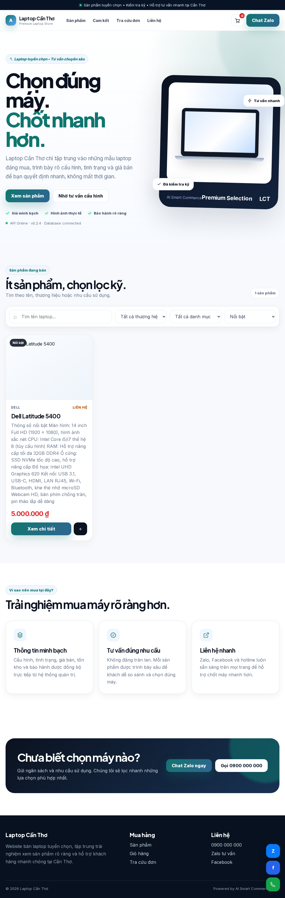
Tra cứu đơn (128, 20)
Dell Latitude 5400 (35, 416)
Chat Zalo (263, 20)
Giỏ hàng (139, 853)
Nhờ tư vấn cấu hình (80, 196)
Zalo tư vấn (223, 853)
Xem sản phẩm (27, 196)
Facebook (221, 862)
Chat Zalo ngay (189, 765)
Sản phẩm (75, 20)
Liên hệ (154, 20)
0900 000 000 (226, 845)
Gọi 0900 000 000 (241, 765)
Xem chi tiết (41, 529)
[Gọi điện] (273, 884)
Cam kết (101, 20)
